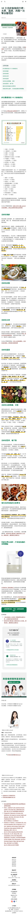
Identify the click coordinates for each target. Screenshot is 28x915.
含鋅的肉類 (6, 73)
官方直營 (14, 897)
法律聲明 (14, 912)
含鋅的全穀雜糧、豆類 (8, 81)
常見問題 (14, 861)
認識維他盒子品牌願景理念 (9, 795)
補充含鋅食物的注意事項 (9, 86)
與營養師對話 (14, 872)
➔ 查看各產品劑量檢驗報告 (12, 664)
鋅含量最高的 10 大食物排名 (10, 68)
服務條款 (14, 863)
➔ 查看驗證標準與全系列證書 (12, 649)
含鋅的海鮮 (6, 71)
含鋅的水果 (6, 76)
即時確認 (14, 893)
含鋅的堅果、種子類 (8, 83)
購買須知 (14, 859)
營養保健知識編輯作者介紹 (9, 797)
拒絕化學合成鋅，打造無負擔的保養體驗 (13, 88)
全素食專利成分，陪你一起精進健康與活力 (14, 609)
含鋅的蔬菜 (6, 78)
